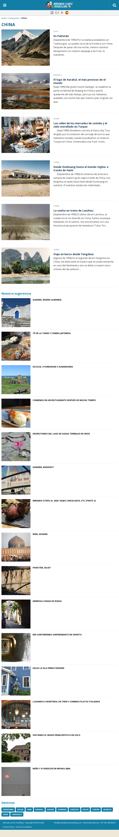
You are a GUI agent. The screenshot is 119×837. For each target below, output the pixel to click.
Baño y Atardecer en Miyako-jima (51, 768)
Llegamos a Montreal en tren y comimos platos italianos (66, 701)
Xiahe (5, 814)
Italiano (57, 12)
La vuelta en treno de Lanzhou (73, 210)
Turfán (95, 809)
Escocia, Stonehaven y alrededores (53, 366)
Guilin (20, 809)
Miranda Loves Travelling (13, 822)
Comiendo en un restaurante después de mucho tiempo (64, 400)
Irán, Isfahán (40, 534)
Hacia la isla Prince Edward (48, 668)
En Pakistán (61, 36)
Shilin (86, 809)
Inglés (52, 12)
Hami (29, 809)
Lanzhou (74, 809)
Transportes (13, 18)
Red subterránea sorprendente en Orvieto (57, 634)
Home (4, 18)
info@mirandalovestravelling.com (68, 822)
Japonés (62, 12)
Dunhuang (8, 809)
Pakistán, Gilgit (42, 567)
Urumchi (107, 809)
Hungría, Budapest (43, 467)
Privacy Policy (8, 827)
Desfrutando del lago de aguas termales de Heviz (61, 433)
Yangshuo (17, 814)
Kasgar (50, 809)
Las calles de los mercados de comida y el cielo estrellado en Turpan (80, 124)
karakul (39, 809)
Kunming (62, 809)
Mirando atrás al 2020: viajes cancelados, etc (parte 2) (64, 500)
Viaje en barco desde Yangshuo (73, 254)
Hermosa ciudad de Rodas (47, 601)
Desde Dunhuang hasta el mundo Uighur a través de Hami (80, 168)
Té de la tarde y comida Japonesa (52, 333)
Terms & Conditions (23, 827)
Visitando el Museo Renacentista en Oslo (56, 735)
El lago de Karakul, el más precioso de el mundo (79, 81)
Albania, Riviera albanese (47, 299)
